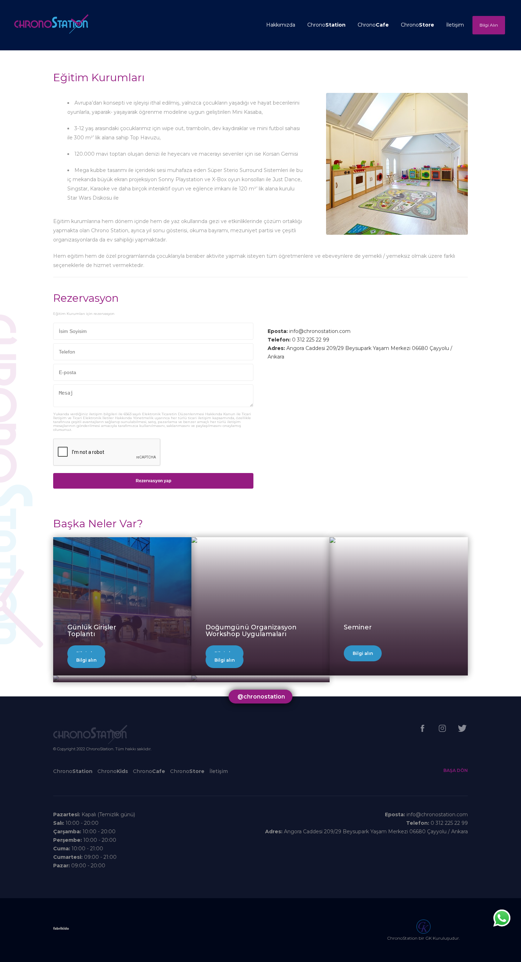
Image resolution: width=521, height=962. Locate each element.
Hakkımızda (280, 25)
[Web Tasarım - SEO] (61, 930)
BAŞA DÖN (455, 770)
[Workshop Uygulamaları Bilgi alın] (194, 678)
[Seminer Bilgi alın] (332, 540)
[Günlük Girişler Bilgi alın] (122, 540)
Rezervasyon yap (153, 480)
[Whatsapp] (501, 918)
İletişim (455, 25)
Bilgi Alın (489, 25)
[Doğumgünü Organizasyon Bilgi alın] (194, 540)
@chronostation (261, 696)
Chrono (326, 25)
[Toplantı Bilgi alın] (56, 678)
